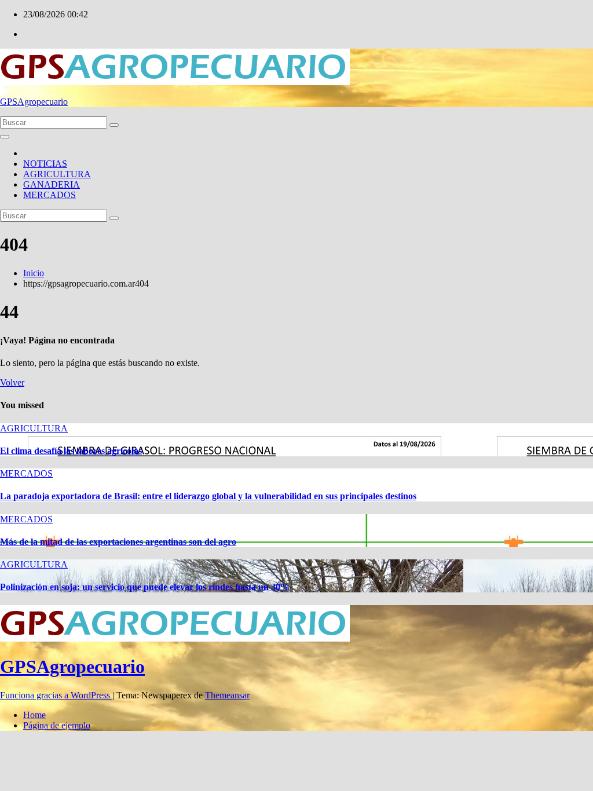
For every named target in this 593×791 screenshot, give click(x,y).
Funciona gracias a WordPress (56, 695)
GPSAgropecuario (34, 102)
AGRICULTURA (57, 174)
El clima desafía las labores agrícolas (71, 451)
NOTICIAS (45, 164)
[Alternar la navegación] (4, 136)
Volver (12, 382)
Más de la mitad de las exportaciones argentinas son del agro (118, 542)
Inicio (33, 273)
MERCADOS (49, 195)
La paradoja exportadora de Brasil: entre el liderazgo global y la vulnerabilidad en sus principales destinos (208, 496)
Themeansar (227, 695)
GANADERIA (51, 184)
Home (34, 715)
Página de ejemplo (56, 725)
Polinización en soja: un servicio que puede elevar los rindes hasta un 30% (145, 587)
